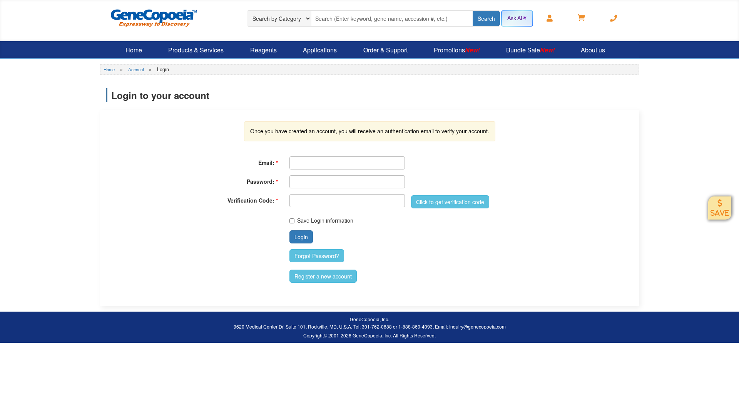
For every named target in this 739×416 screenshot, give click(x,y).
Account (136, 69)
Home (133, 49)
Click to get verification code (450, 202)
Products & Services (196, 49)
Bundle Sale (530, 49)
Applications (320, 49)
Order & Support (385, 49)
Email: (268, 162)
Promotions (457, 49)
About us (593, 49)
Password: (262, 181)
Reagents (263, 49)
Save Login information (325, 220)
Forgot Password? (316, 256)
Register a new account (323, 276)
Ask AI (514, 18)
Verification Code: (252, 200)
